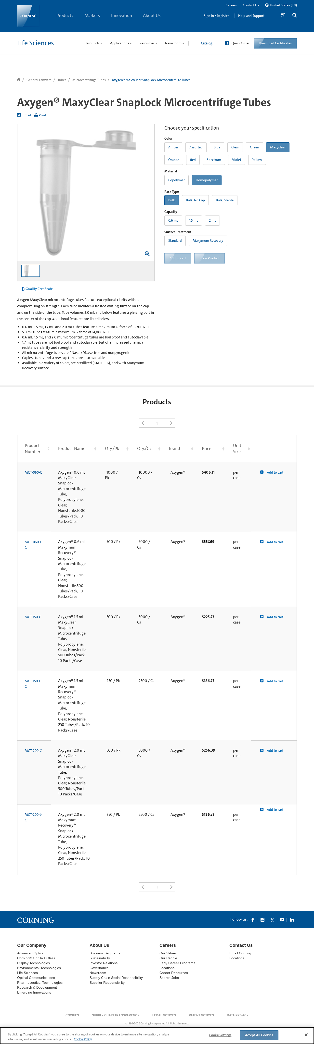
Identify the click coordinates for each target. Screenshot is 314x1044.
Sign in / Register (216, 15)
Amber (173, 147)
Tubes (62, 80)
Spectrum (214, 159)
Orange (173, 159)
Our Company (31, 945)
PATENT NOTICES (201, 1015)
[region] (157, 1035)
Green (254, 147)
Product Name (71, 448)
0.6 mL (173, 220)
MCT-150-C (33, 617)
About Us (152, 15)
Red (193, 159)
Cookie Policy (83, 1039)
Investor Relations (104, 963)
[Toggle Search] (294, 15)
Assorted (196, 147)
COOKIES (72, 1015)
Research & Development (37, 987)
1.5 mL (193, 220)
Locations (166, 968)
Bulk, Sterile (225, 200)
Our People (168, 958)
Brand (174, 448)
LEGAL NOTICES (164, 1015)
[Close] (306, 1035)
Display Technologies (33, 963)
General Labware (39, 80)
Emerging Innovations (34, 992)
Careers (231, 5)
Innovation (121, 15)
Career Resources (173, 973)
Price (206, 448)
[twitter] (272, 919)
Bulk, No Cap (195, 200)
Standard (175, 240)
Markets (92, 15)
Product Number (32, 449)
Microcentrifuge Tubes (89, 80)
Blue (217, 147)
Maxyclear (278, 147)
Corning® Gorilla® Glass (36, 958)
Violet (236, 159)
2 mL (212, 220)
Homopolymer (207, 180)
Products (64, 15)
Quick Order (240, 43)
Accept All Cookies (259, 1035)
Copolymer (176, 180)
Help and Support (251, 15)
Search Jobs (169, 978)
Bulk (171, 200)
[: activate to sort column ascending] (274, 448)
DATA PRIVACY (238, 1015)
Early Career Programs (177, 963)
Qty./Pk (112, 448)
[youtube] (282, 919)
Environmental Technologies (39, 968)
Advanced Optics (30, 953)
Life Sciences (35, 43)
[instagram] (262, 919)
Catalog (206, 43)
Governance (99, 968)
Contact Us (251, 5)
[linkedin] (292, 919)
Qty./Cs (144, 448)
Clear (235, 147)
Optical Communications (36, 978)
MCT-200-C (33, 750)
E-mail (26, 115)
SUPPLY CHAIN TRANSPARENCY (115, 1015)
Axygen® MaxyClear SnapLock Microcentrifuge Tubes (151, 80)
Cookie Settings (220, 1035)
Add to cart (274, 472)
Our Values (168, 953)
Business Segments (105, 953)
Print (42, 115)
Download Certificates (275, 43)
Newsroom (98, 973)
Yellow (257, 159)
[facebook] (252, 919)
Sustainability (100, 958)
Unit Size (237, 449)
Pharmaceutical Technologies (40, 982)
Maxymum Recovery (208, 240)
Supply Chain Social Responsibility (116, 978)
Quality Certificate (39, 289)
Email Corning (240, 953)
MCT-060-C (33, 472)
